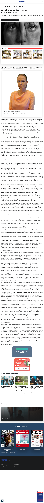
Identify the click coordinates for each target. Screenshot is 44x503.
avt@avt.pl (15, 466)
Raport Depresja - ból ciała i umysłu (13, 6)
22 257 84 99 (16, 464)
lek (7, 267)
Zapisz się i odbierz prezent (22, 368)
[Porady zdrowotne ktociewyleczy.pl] (2, 501)
